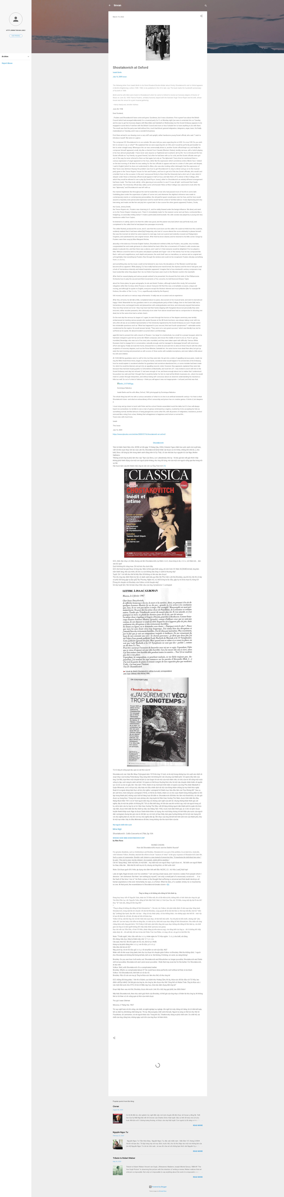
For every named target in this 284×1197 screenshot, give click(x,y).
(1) (165, 466)
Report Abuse (7, 63)
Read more (198, 1125)
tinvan (117, 5)
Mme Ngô (117, 829)
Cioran (116, 1106)
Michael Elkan (162, 1191)
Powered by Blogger (159, 1187)
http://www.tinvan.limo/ (16, 30)
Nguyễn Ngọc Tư (120, 1132)
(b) (168, 884)
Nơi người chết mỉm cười (122, 825)
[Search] (205, 6)
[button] (201, 16)
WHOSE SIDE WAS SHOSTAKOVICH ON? (129, 838)
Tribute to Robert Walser (124, 1158)
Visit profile (16, 36)
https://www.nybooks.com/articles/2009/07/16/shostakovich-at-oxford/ (139, 434)
